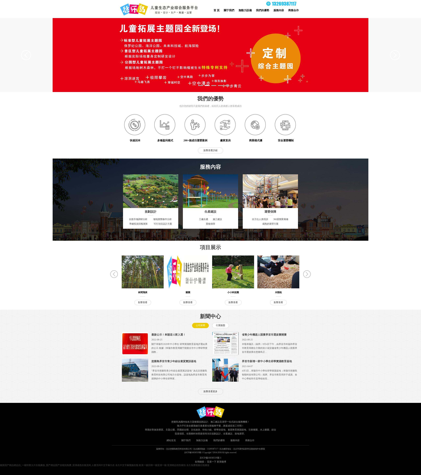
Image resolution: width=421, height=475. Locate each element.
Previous (26, 55)
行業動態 (220, 325)
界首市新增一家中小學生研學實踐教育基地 (267, 361)
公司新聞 (200, 325)
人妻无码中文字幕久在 (103, 465)
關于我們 (229, 10)
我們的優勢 (262, 10)
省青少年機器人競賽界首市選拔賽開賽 (264, 334)
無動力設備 (245, 10)
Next (395, 55)
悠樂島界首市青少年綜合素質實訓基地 (173, 361)
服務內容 (278, 10)
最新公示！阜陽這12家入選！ (168, 334)
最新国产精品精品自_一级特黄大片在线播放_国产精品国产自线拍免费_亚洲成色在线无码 (45, 465)
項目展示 (210, 247)
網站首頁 (171, 440)
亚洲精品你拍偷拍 (176, 465)
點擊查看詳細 (210, 150)
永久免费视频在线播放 (197, 465)
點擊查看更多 (210, 391)
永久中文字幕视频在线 (126, 465)
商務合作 (293, 10)
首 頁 (217, 10)
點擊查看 (142, 302)
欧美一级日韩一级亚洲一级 (153, 465)
